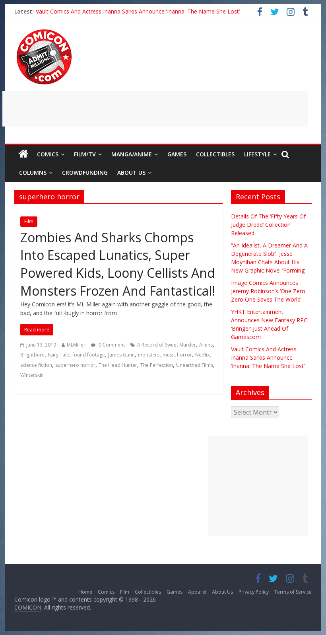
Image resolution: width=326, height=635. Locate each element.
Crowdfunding (85, 172)
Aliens (206, 344)
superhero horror (75, 365)
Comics (47, 154)
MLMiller (76, 344)
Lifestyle (257, 154)
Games (176, 154)
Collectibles (215, 154)
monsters (148, 354)
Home (85, 591)
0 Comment (111, 344)
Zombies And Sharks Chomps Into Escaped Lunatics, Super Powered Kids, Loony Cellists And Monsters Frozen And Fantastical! (117, 264)
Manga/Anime (131, 154)
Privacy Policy (254, 591)
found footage (88, 354)
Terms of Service (293, 591)
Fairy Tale (58, 354)
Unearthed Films (194, 365)
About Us (131, 172)
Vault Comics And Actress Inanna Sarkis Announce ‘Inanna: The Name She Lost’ (138, 12)
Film (28, 221)
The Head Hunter (118, 365)
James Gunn (121, 354)
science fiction (36, 365)
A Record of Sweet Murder (166, 344)
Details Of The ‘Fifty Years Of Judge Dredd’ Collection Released (268, 224)
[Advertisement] (155, 109)
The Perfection (156, 365)
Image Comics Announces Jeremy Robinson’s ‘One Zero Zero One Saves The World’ (268, 291)
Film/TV (85, 154)
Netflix (202, 354)
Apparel (197, 591)
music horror (177, 354)
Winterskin (32, 375)
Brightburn (32, 354)
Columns (33, 172)
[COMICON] (44, 31)
